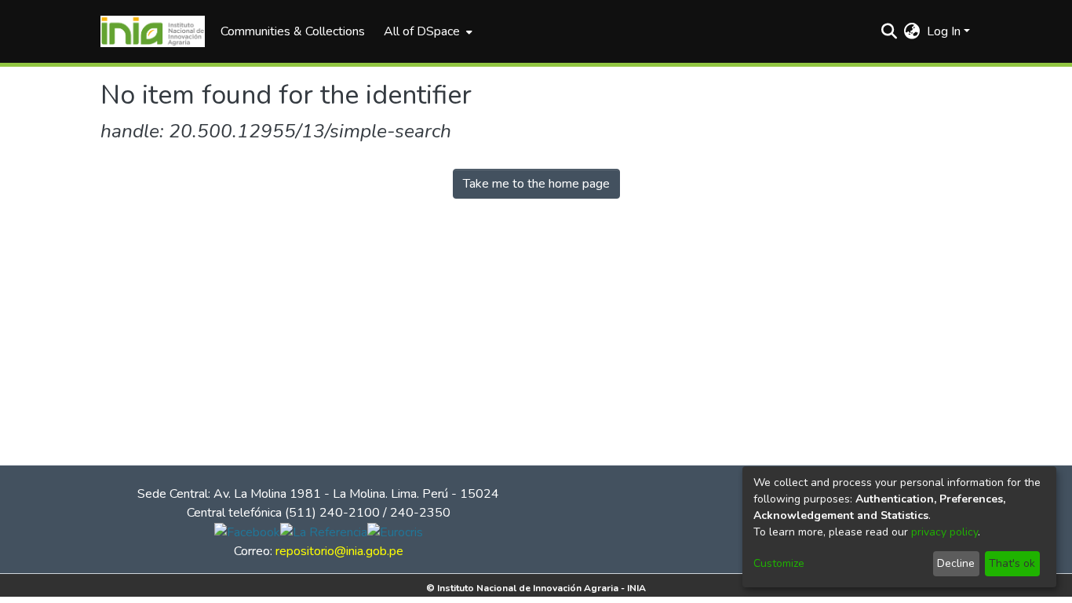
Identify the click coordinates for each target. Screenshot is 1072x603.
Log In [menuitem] (944, 31)
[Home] (152, 31)
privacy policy (944, 531)
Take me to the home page (536, 183)
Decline (956, 563)
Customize (778, 563)
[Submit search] (889, 31)
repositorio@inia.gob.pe (339, 551)
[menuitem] (426, 31)
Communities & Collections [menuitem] (293, 31)
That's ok (1012, 563)
